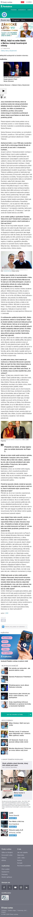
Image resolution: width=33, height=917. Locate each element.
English (3, 912)
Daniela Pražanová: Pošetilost (20, 677)
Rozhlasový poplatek (24, 865)
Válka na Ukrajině (7, 852)
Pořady (5, 649)
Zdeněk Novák (7, 271)
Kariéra (19, 860)
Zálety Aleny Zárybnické (9, 51)
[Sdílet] (4, 97)
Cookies (3, 910)
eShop (4, 860)
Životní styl (5, 20)
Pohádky (5, 645)
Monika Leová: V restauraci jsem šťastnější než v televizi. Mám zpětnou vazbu (20, 733)
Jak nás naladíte (22, 852)
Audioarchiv (22, 9)
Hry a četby (6, 638)
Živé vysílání (6, 653)
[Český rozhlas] (6, 2)
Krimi (4, 641)
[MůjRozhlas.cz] (3, 59)
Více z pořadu (7, 720)
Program (13, 9)
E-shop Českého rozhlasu (12, 759)
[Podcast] (1, 97)
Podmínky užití (22, 910)
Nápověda (20, 855)
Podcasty (5, 874)
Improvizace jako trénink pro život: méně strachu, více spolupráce (19, 695)
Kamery (30, 9)
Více (23, 20)
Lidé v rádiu (21, 858)
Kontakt (19, 863)
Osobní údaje (12, 910)
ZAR (6, 613)
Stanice (4, 858)
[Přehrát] (3, 91)
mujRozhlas (5, 632)
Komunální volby (7, 855)
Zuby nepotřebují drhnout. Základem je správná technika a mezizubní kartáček (20, 704)
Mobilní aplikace (7, 877)
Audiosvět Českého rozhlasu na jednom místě (14, 661)
